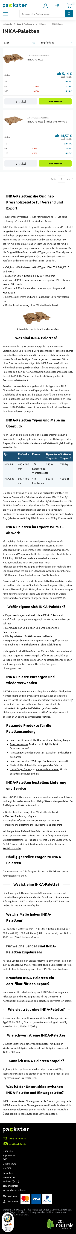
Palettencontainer (20, 761)
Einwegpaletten (12, 668)
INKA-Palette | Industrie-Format (47, 121)
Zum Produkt (55, 101)
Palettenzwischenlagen (23, 752)
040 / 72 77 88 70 (17, 1138)
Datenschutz (9, 1163)
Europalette (9, 659)
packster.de (7, 24)
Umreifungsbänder (20, 769)
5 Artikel (21, 101)
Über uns (8, 1150)
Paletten (42, 24)
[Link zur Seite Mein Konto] (46, 6)
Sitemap (7, 1167)
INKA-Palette (35, 59)
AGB (5, 1159)
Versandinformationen (15, 1190)
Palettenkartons (19, 744)
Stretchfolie (16, 765)
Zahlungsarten (11, 1185)
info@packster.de (17, 1144)
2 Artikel (21, 163)
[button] (6, 13)
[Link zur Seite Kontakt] (57, 6)
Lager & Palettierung (25, 24)
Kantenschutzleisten (47, 769)
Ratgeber (8, 1173)
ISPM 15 (60, 597)
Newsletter (9, 1177)
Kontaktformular (12, 848)
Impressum (9, 1155)
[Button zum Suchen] (69, 13)
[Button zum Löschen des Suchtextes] (61, 14)
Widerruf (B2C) (11, 1181)
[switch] (8, 1229)
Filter (6, 42)
